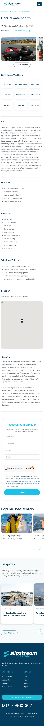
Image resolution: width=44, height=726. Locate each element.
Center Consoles (21, 84)
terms (27, 481)
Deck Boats (35, 84)
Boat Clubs (6, 680)
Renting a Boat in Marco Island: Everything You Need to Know (14, 614)
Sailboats (7, 105)
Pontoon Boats (34, 95)
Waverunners (20, 95)
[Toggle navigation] (39, 4)
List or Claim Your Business (22, 697)
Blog (25, 680)
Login (26, 686)
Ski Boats (21, 105)
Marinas (5, 683)
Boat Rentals (7, 676)
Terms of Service (16, 716)
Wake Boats (35, 105)
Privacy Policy (29, 716)
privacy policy (36, 481)
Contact (27, 683)
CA (16, 12)
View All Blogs (9, 633)
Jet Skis (7, 95)
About (26, 676)
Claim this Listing (22, 31)
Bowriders (7, 84)
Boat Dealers (7, 686)
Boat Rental (4, 12)
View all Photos (22, 65)
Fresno (12, 12)
